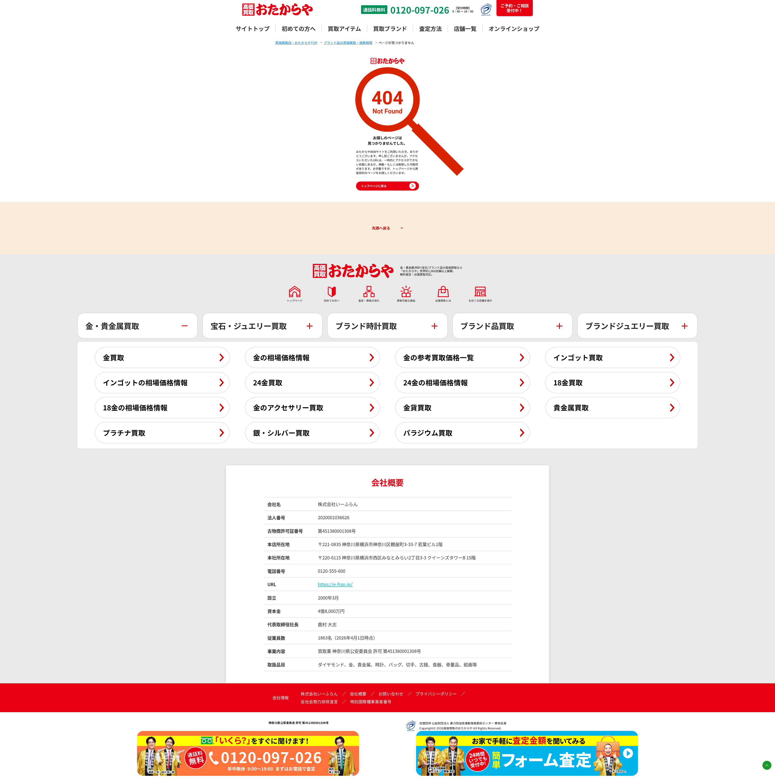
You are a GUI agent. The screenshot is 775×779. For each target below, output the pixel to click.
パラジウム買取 (427, 433)
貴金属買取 (571, 407)
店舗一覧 (465, 28)
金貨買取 (417, 407)
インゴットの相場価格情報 (145, 382)
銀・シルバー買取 (281, 433)
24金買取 (267, 382)
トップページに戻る (373, 186)
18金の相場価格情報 (135, 407)
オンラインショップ (514, 28)
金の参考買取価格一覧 (438, 357)
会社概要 (358, 693)
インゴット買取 (578, 357)
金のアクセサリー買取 (288, 407)
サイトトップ (253, 28)
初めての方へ (299, 28)
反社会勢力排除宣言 (319, 701)
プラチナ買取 (124, 433)
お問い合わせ (391, 693)
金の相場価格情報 (281, 357)
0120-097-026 (419, 9)
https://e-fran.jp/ (335, 584)
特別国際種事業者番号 (371, 701)
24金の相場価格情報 (435, 382)
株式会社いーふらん (319, 693)
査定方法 (430, 28)
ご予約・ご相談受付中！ (515, 8)
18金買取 (568, 382)
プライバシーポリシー (436, 693)
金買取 (113, 357)
